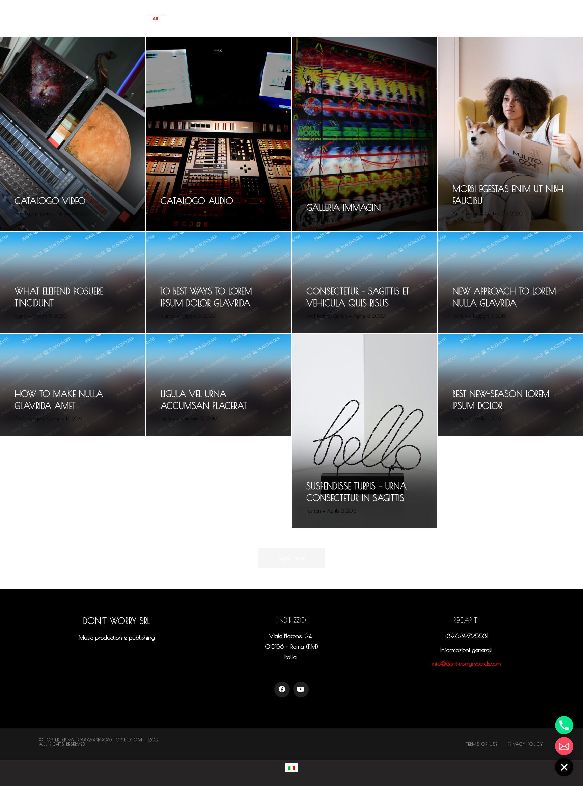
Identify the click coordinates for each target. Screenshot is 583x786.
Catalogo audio (197, 201)
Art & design (240, 18)
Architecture (192, 18)
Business (285, 18)
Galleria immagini (344, 207)
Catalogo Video (50, 201)
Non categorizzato (410, 18)
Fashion (359, 18)
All (155, 18)
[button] (117, 654)
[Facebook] (282, 689)
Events (322, 18)
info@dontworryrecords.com (466, 663)
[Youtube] (301, 689)
